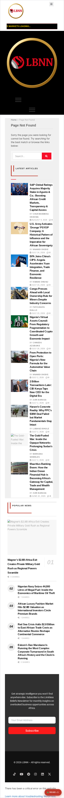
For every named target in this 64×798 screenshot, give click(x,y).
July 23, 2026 (38, 285)
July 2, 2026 (37, 377)
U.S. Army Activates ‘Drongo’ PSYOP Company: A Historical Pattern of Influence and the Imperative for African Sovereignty (41, 234)
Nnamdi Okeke (40, 249)
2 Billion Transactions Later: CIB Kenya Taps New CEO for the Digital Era (41, 388)
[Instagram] (35, 774)
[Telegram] (28, 774)
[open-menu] (51, 4)
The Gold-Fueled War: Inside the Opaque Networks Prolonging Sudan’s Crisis (41, 442)
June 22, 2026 (38, 496)
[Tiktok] (14, 774)
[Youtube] (21, 774)
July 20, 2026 (38, 349)
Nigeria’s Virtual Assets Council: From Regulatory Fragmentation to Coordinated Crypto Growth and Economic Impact (41, 328)
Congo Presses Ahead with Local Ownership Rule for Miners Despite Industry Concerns (41, 296)
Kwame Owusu (40, 282)
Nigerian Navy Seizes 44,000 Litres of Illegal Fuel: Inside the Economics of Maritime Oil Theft (36, 590)
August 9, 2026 (39, 220)
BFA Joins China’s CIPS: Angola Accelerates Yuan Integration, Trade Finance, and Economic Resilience (40, 267)
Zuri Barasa (39, 400)
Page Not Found (27, 119)
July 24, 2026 (38, 252)
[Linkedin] (42, 774)
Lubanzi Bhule (41, 429)
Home (14, 119)
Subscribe (32, 730)
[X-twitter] (49, 774)
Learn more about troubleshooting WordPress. (30, 796)
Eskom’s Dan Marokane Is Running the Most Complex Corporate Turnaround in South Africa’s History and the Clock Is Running (36, 652)
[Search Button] (46, 156)
